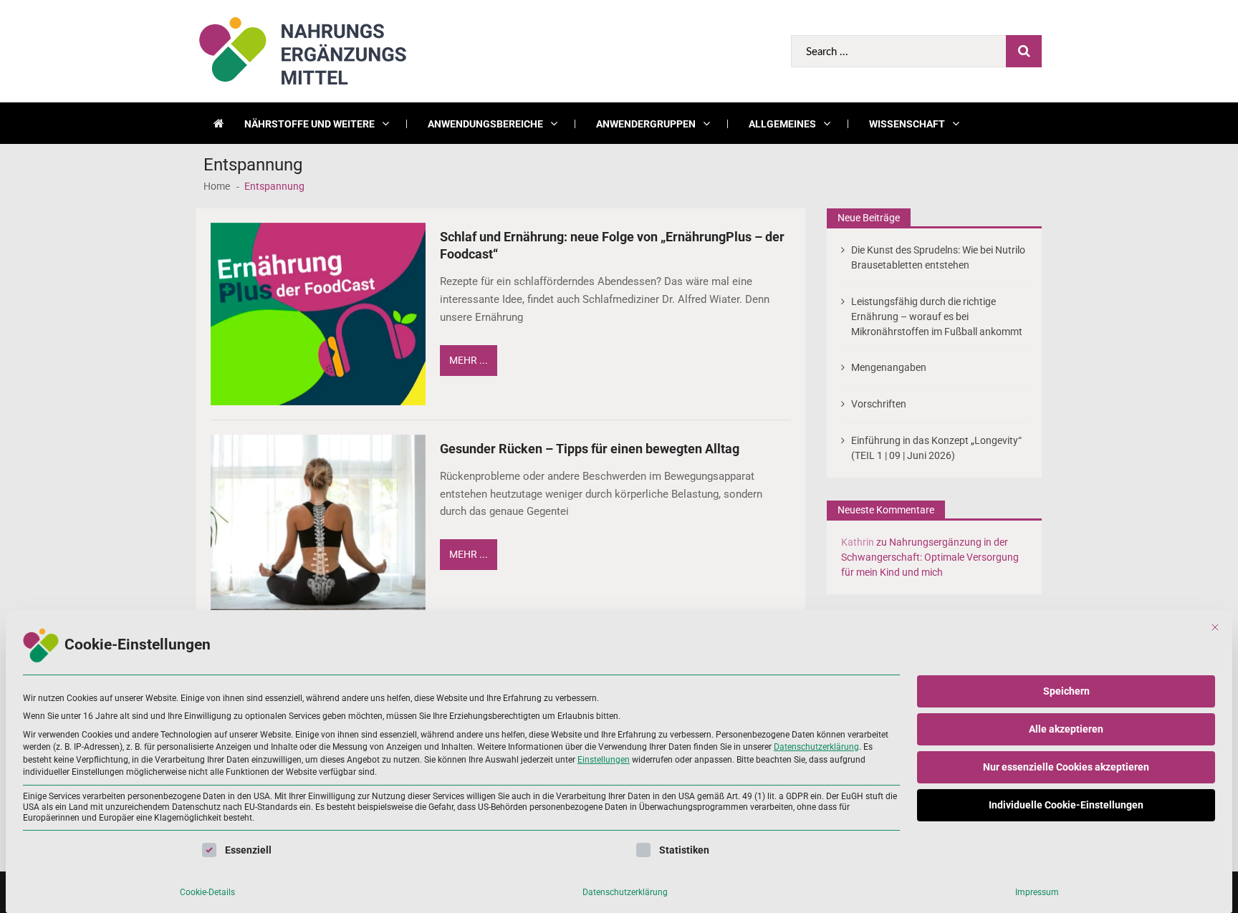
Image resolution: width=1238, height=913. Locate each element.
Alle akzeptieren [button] (1066, 729)
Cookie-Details (207, 892)
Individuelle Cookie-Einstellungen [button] (1066, 805)
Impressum (1037, 892)
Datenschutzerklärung (816, 747)
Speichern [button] (1066, 691)
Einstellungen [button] (603, 760)
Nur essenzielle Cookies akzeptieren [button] (1066, 767)
